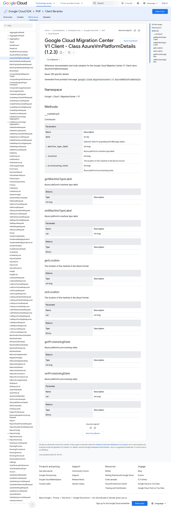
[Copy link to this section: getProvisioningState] (73, 342)
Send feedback (131, 41)
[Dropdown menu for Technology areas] (55, 3)
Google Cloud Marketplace (50, 479)
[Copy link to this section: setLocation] (62, 292)
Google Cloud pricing (47, 475)
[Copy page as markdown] (69, 52)
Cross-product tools (70, 3)
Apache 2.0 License (61, 447)
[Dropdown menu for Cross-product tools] (82, 3)
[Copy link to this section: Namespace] (64, 90)
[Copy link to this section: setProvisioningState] (72, 373)
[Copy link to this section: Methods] (61, 107)
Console (128, 3)
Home (47, 30)
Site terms (66, 498)
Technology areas (44, 3)
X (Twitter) (142, 479)
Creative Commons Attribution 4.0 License (112, 445)
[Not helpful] (139, 31)
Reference (33, 17)
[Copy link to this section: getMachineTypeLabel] (74, 179)
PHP (38, 11)
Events (141, 475)
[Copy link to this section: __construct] (62, 114)
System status (78, 484)
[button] (17, 35)
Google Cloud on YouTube (149, 484)
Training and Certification (115, 488)
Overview (7, 17)
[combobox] (105, 3)
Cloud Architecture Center (116, 484)
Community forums (80, 471)
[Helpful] (135, 31)
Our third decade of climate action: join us (109, 498)
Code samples (111, 479)
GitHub (108, 471)
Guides (20, 17)
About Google (45, 498)
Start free (160, 11)
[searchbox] (18, 25)
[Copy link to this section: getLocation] (62, 260)
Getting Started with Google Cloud (119, 475)
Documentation (59, 30)
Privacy (56, 498)
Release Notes (78, 479)
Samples (47, 17)
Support (75, 475)
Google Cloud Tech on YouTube (151, 488)
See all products (46, 471)
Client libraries (54, 11)
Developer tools (74, 30)
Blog (140, 471)
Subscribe (139, 503)
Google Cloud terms (81, 498)
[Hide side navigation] (32, 504)
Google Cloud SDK (20, 11)
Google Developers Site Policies (97, 447)
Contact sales (45, 484)
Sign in (165, 3)
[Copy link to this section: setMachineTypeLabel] (74, 210)
